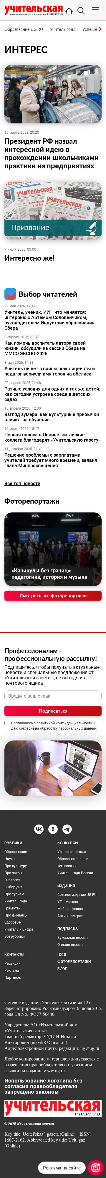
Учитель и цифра (18, 929)
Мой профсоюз (70, 909)
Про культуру (15, 866)
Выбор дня (13, 887)
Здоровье (12, 922)
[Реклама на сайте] (95, 1167)
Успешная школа (71, 852)
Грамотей (12, 908)
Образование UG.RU (23, 29)
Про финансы (15, 915)
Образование (15, 852)
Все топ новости (22, 483)
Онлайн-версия (70, 945)
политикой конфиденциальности (64, 723)
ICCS (61, 955)
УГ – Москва (67, 902)
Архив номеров (70, 916)
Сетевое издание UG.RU (77, 895)
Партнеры (12, 978)
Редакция (12, 963)
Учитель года (62, 29)
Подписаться (53, 710)
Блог (62, 969)
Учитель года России (75, 873)
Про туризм (14, 894)
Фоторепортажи (31, 501)
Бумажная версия (72, 938)
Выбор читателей (48, 294)
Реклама (11, 970)
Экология (12, 880)
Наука (9, 859)
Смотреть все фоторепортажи (53, 595)
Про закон (13, 873)
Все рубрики (14, 936)
